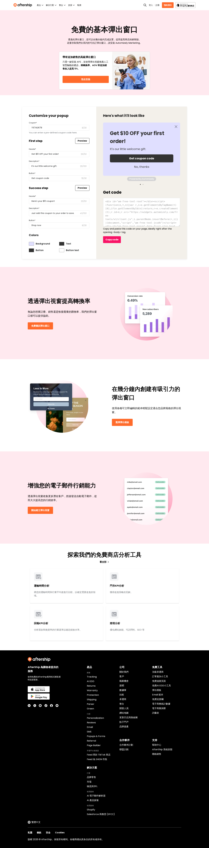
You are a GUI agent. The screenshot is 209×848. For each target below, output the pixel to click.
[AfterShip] (23, 5)
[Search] (145, 5)
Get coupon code (141, 158)
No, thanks (141, 167)
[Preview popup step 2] (143, 184)
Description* (34, 161)
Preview (82, 140)
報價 (79, 5)
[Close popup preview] (176, 126)
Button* (32, 173)
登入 (151, 5)
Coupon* (33, 123)
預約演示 (168, 5)
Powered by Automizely (141, 178)
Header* (32, 149)
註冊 (158, 5)
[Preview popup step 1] (140, 184)
